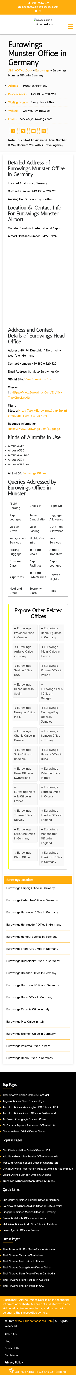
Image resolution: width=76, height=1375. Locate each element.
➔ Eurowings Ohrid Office (22, 855)
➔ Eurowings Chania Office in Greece (24, 736)
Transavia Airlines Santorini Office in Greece (29, 1181)
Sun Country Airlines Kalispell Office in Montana (31, 1200)
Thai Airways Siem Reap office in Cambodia (29, 1273)
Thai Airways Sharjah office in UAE (23, 1285)
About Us (10, 1334)
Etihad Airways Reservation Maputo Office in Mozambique (38, 1168)
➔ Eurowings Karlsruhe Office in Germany (24, 834)
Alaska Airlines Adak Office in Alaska (24, 1131)
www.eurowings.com (37, 110)
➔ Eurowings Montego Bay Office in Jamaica (50, 714)
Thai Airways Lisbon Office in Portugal (26, 1095)
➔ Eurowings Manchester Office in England (49, 836)
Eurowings (42, 70)
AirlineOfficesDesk (20, 70)
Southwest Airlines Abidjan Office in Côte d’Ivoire (32, 1206)
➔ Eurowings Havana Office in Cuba (52, 754)
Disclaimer (11, 1355)
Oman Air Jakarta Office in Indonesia (24, 1218)
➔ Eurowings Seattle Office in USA (24, 670)
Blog (7, 1341)
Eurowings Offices (34, 473)
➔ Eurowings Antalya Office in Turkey (23, 651)
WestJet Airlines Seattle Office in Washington (30, 1162)
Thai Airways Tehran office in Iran (23, 1255)
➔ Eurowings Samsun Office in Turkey (50, 736)
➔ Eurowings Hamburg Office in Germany (51, 633)
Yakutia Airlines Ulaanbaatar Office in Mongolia (30, 1156)
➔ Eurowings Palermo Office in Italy (50, 773)
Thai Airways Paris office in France (23, 1261)
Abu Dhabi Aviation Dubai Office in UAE (26, 1150)
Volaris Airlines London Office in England (27, 1174)
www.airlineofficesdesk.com (34, 1321)
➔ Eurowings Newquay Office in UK (24, 712)
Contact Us (11, 1348)
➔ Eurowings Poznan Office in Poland (52, 670)
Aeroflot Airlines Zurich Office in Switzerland (29, 1113)
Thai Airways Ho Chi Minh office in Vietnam (29, 1249)
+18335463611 (40, 3)
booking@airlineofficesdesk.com (40, 7)
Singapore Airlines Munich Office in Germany (29, 1212)
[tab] (70, 26)
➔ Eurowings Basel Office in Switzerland (23, 773)
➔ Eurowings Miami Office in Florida (50, 651)
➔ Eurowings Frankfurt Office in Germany (51, 857)
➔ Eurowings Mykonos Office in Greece (24, 633)
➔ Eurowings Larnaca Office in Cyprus (50, 792)
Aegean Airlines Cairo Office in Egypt (25, 1101)
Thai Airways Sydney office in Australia (26, 1279)
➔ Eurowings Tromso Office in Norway (24, 815)
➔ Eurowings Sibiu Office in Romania (23, 754)
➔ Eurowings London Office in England (52, 815)
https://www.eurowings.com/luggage (34, 429)
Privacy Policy (13, 1362)
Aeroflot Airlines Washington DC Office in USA (30, 1107)
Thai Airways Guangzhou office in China (27, 1267)
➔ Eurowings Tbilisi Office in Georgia (52, 691)
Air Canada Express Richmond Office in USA (29, 1125)
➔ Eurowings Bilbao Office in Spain (24, 689)
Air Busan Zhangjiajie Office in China (24, 1119)
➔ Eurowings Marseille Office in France (24, 794)
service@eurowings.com (36, 119)
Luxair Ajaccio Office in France (21, 1230)
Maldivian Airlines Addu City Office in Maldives (30, 1224)
